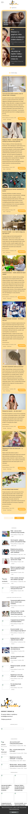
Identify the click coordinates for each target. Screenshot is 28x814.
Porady (10, 26)
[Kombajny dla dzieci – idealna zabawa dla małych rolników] (14, 263)
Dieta (13, 29)
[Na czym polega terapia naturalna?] (14, 480)
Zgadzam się (14, 812)
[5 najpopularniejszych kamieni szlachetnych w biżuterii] (14, 180)
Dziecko (6, 269)
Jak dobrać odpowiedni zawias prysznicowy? (12, 366)
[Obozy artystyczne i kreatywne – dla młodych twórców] (14, 309)
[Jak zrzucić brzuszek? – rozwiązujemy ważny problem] (5, 744)
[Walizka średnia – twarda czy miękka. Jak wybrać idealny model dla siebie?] (5, 766)
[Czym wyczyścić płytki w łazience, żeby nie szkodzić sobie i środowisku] (14, 84)
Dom (5, 228)
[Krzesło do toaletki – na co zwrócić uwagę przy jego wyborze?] (14, 222)
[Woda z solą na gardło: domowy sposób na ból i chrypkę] (5, 561)
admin (7, 26)
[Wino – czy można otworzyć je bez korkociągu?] (5, 751)
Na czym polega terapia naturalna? (10, 489)
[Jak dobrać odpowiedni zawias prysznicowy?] (14, 357)
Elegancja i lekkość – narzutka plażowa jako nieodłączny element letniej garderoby (17, 612)
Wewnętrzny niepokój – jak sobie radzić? (12, 411)
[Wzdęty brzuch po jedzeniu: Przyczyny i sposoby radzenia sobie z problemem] (5, 552)
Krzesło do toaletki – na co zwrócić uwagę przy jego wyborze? (21, 805)
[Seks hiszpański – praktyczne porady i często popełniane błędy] (5, 543)
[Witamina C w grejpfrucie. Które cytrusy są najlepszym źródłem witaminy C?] (6, 37)
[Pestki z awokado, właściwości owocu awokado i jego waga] (5, 581)
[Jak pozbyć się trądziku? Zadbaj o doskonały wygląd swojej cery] (6, 56)
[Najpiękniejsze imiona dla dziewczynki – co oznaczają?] (14, 439)
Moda (5, 136)
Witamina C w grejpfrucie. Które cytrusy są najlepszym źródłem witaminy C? (18, 569)
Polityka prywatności (6, 719)
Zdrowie (4, 428)
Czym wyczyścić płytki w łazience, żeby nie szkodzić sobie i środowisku (18, 602)
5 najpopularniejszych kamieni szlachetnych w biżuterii (6, 805)
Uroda (13, 63)
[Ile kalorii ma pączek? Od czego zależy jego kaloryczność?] (5, 590)
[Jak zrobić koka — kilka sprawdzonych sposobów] (14, 19)
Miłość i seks (13, 545)
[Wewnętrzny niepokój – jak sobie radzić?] (14, 401)
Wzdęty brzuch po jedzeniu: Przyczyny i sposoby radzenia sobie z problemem (17, 551)
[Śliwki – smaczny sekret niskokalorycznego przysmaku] (5, 534)
